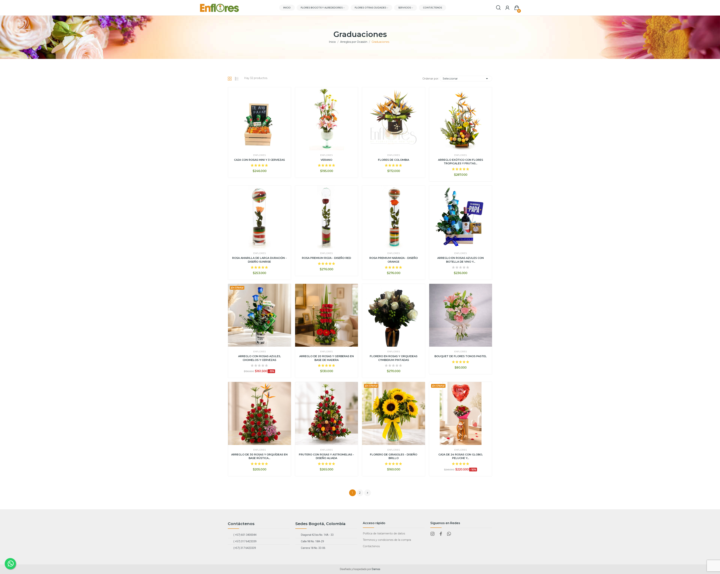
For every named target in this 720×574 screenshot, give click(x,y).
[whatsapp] (449, 534)
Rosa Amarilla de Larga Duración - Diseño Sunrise (259, 259)
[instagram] (432, 534)
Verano (326, 160)
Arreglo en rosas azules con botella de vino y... (460, 259)
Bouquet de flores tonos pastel (460, 356)
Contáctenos (371, 546)
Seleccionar (466, 78)
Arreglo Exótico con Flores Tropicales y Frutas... (460, 161)
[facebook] (441, 534)
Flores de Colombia (393, 160)
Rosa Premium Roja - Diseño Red (326, 258)
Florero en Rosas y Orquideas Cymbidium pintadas (393, 358)
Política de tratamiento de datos (384, 533)
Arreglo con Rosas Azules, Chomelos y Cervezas (259, 358)
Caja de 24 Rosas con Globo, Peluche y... (460, 456)
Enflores (259, 155)
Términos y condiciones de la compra (387, 540)
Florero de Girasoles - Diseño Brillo (393, 456)
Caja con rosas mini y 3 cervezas (259, 160)
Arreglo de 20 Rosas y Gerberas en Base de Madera (326, 358)
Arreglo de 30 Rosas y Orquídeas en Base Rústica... (259, 456)
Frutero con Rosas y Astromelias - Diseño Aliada (326, 456)
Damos (376, 569)
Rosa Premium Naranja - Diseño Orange (393, 259)
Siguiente (367, 492)
